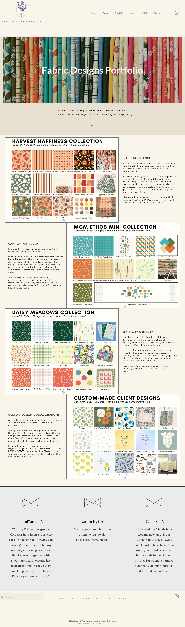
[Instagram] (177, 596)
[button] (176, 13)
